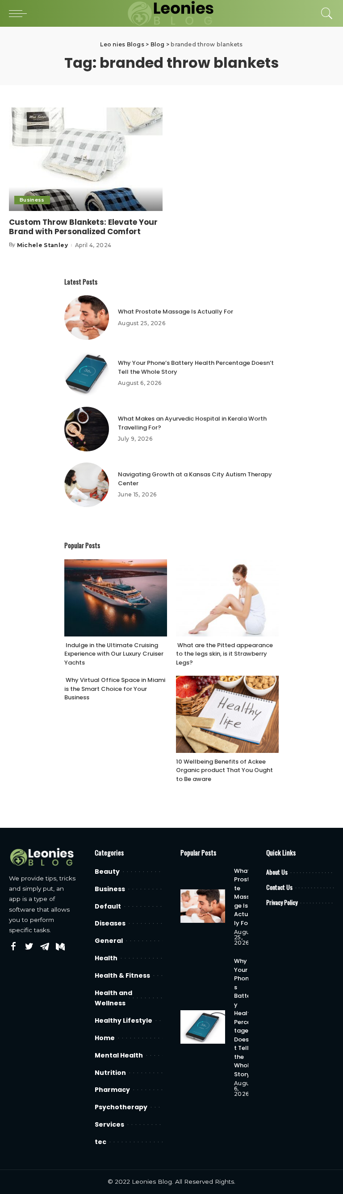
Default (108, 906)
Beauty (107, 871)
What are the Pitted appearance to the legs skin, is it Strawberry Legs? (224, 654)
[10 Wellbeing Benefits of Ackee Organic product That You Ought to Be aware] (227, 714)
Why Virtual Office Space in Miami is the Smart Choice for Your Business (114, 689)
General (109, 940)
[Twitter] (29, 947)
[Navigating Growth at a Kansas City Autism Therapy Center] (86, 485)
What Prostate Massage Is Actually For (175, 311)
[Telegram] (44, 947)
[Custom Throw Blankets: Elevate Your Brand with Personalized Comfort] (86, 159)
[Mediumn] (60, 947)
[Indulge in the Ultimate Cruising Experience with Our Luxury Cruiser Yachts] (115, 597)
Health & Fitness (122, 975)
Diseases (110, 923)
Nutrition (110, 1072)
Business (32, 200)
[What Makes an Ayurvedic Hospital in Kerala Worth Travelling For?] (86, 429)
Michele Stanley (42, 245)
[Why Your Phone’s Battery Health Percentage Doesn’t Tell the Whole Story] (86, 373)
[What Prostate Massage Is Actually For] (86, 317)
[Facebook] (13, 947)
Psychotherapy (121, 1107)
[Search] (324, 13)
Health (106, 958)
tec (100, 1141)
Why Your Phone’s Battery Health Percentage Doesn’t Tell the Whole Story (244, 1017)
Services (109, 1124)
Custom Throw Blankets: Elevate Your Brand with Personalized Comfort (83, 227)
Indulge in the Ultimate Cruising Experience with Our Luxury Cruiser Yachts (113, 654)
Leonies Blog (152, 1181)
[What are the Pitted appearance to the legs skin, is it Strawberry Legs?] (227, 597)
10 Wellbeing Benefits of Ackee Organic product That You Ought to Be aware (224, 770)
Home (105, 1037)
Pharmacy (112, 1089)
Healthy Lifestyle (123, 1020)
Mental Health (119, 1055)
